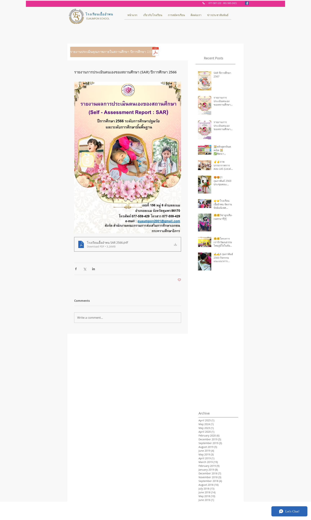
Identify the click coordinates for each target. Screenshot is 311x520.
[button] (86, 52)
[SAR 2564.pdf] (155, 52)
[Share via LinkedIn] (93, 269)
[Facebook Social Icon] (247, 3)
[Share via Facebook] (76, 269)
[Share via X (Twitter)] (84, 269)
